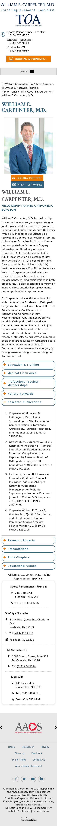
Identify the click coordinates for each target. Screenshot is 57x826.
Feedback (36, 753)
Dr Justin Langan (14, 808)
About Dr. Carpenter (39, 91)
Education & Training (23, 364)
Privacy (45, 746)
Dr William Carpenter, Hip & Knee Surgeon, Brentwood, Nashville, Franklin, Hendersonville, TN (28, 87)
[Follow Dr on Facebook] (16, 779)
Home (11, 746)
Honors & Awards (20, 393)
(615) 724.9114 (19, 43)
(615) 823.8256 (19, 35)
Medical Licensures (22, 373)
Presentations (17, 549)
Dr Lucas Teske (41, 811)
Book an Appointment (31, 59)
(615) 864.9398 (26, 666)
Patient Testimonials (29, 185)
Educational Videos (22, 565)
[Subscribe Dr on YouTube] (33, 779)
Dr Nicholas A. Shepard (29, 809)
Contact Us (39, 759)
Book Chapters (18, 557)
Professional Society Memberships (23, 383)
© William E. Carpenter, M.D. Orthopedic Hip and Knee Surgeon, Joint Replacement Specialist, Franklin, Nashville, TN (28, 792)
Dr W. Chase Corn (37, 808)
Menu (23, 71)
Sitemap (19, 753)
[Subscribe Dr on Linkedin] (41, 779)
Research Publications (24, 402)
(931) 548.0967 (19, 50)
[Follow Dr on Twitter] (24, 779)
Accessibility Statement (28, 766)
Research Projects (21, 540)
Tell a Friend (19, 759)
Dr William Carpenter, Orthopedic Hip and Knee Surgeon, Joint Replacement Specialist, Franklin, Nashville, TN (28, 801)
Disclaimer (28, 746)
